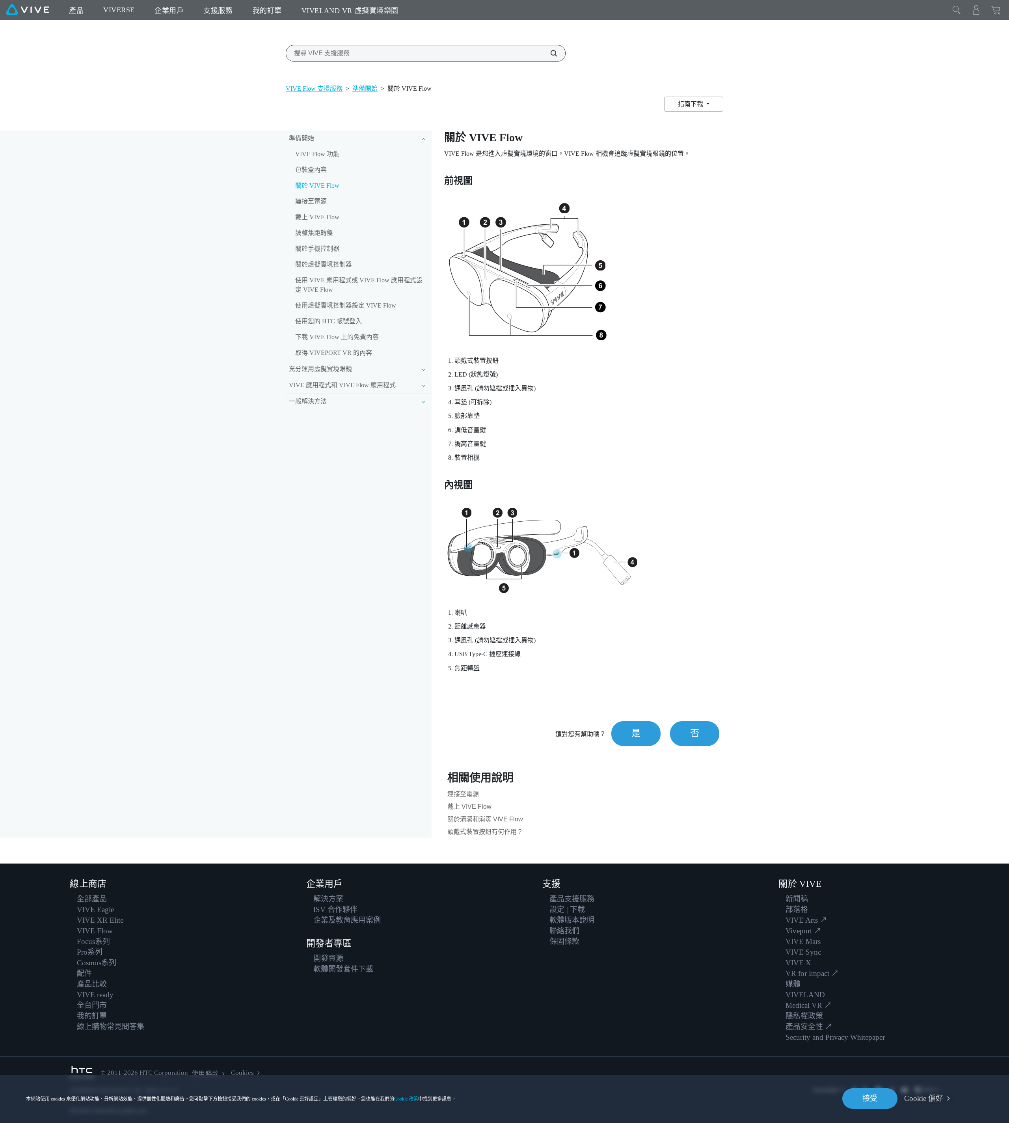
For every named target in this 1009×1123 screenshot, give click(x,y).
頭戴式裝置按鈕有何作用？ (485, 831)
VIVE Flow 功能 (317, 154)
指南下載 (691, 104)
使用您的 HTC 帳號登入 (328, 321)
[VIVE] (27, 10)
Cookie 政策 (406, 1099)
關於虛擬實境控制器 (323, 264)
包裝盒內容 (311, 169)
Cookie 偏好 (923, 1098)
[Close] (956, 10)
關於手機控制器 (317, 248)
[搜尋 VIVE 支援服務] (549, 53)
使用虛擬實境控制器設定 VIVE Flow (345, 305)
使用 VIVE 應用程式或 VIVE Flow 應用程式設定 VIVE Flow (359, 285)
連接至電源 (311, 201)
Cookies (242, 1072)
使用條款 (205, 1074)
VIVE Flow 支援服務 (314, 88)
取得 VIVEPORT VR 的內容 (333, 352)
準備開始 (365, 88)
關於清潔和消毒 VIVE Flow (485, 819)
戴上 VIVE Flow (317, 217)
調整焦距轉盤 (314, 232)
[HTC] (82, 1073)
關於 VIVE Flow (317, 185)
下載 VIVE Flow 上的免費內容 (337, 337)
